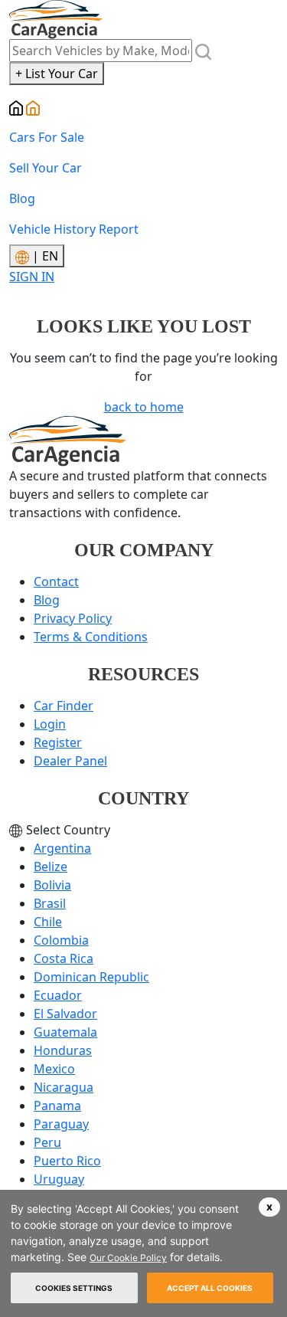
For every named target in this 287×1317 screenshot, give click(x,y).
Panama (57, 1105)
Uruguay (59, 1179)
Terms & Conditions (91, 636)
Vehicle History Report (74, 229)
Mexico (54, 1068)
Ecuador (58, 995)
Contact (56, 581)
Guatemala (65, 1032)
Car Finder (63, 705)
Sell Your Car (45, 167)
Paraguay (61, 1124)
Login (50, 724)
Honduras (63, 1050)
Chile (48, 921)
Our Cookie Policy (128, 1257)
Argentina (62, 848)
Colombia (61, 940)
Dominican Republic (91, 976)
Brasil (50, 903)
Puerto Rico (67, 1160)
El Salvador (65, 1013)
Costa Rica (63, 958)
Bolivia (52, 884)
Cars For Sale (46, 137)
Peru (47, 1142)
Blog (22, 198)
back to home (144, 406)
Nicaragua (63, 1087)
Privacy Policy (73, 618)
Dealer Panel (70, 760)
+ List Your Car (56, 73)
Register (58, 742)
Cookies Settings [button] (74, 1287)
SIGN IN (31, 276)
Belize (50, 866)
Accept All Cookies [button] (210, 1287)
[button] (269, 1207)
